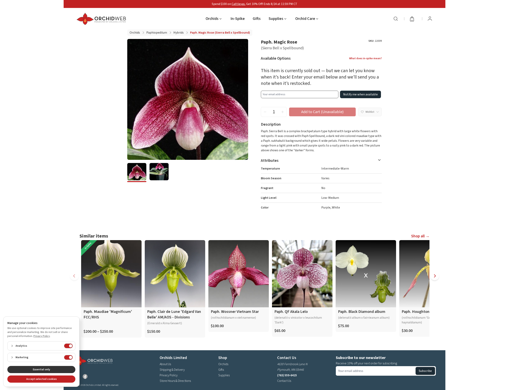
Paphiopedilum (156, 32)
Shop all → (420, 236)
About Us (165, 364)
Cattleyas (238, 4)
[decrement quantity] (265, 112)
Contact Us (284, 381)
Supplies (224, 375)
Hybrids (178, 32)
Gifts (257, 18)
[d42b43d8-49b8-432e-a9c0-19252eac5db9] (159, 172)
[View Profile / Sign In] (430, 18)
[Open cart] (413, 19)
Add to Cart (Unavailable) (322, 112)
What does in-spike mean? (365, 58)
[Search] (395, 18)
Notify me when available (360, 94)
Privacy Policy (169, 375)
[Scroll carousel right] (434, 276)
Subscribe (425, 371)
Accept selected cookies (41, 379)
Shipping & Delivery (172, 370)
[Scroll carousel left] (74, 276)
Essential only (41, 370)
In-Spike (237, 18)
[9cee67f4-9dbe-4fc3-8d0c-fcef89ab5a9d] (136, 172)
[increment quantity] (282, 112)
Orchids (135, 32)
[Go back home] (102, 19)
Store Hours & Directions (175, 381)
